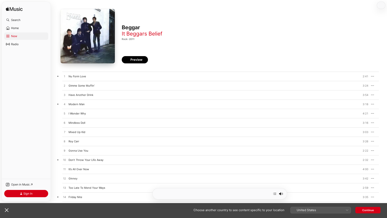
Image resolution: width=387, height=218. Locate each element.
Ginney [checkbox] (73, 178)
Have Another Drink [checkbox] (81, 94)
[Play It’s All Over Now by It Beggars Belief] (64, 169)
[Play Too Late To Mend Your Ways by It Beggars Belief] (64, 188)
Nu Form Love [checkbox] (77, 76)
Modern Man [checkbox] (77, 104)
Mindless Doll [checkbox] (77, 122)
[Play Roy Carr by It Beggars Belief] (64, 141)
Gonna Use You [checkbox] (78, 150)
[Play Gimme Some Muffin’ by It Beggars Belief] (64, 86)
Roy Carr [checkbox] (74, 141)
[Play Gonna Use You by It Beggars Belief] (64, 151)
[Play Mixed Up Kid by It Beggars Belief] (64, 132)
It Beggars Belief (142, 33)
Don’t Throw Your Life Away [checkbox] (86, 159)
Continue (368, 210)
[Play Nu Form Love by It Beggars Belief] (64, 76)
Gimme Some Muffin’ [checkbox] (82, 85)
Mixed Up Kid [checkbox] (77, 132)
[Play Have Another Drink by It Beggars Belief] (64, 95)
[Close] (6, 210)
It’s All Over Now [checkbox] (79, 169)
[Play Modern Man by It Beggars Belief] (64, 104)
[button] (26, 20)
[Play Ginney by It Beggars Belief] (64, 178)
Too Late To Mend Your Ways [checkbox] (87, 187)
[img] (14, 9)
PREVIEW (363, 76)
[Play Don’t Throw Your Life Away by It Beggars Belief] (64, 160)
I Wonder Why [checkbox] (77, 113)
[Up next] (274, 194)
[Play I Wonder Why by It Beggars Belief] (64, 113)
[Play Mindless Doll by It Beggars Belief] (64, 123)
